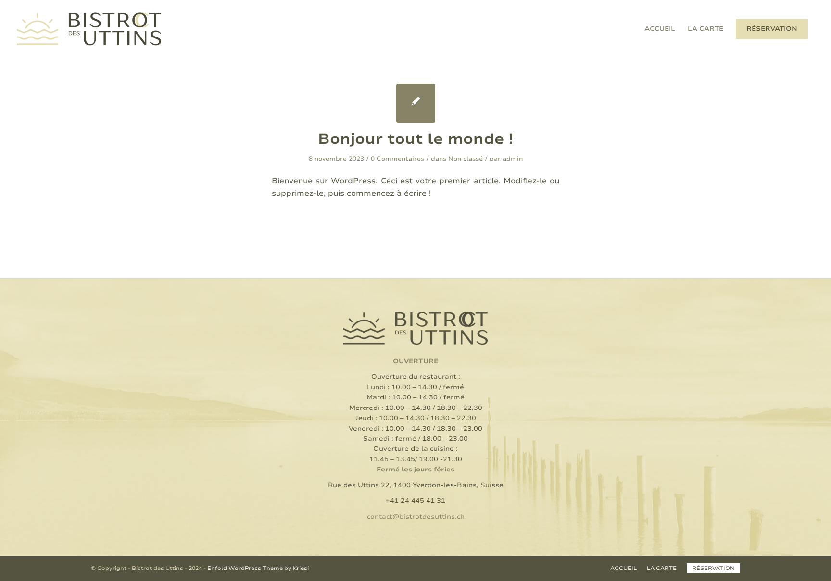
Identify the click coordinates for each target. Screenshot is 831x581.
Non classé (465, 158)
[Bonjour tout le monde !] (415, 103)
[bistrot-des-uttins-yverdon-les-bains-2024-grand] (89, 29)
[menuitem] (659, 29)
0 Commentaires (397, 158)
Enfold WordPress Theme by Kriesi (258, 568)
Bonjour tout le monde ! (415, 139)
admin (513, 158)
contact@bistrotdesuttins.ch (416, 516)
